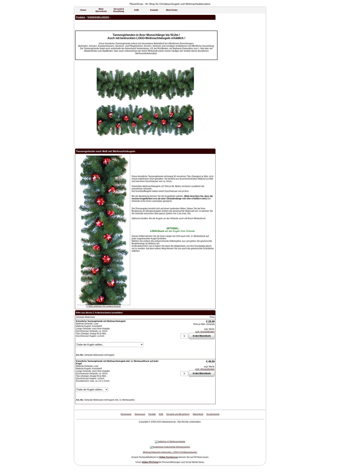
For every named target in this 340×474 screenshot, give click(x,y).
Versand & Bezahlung (118, 10)
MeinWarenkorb (101, 10)
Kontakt (154, 10)
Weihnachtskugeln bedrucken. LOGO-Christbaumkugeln (170, 452)
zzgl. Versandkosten (205, 331)
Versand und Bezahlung (177, 414)
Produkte (80, 17)
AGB (136, 10)
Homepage (126, 414)
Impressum (140, 414)
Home (83, 10)
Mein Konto (171, 10)
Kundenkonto (212, 414)
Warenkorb (198, 414)
